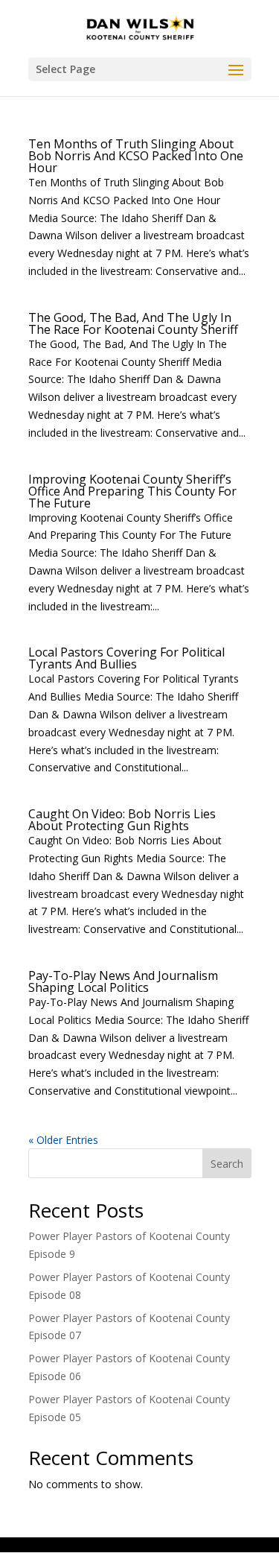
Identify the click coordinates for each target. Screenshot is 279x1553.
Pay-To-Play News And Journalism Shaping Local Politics (123, 981)
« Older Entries (63, 1140)
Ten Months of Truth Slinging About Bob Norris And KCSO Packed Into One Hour (135, 156)
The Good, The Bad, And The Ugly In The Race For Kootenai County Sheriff (133, 323)
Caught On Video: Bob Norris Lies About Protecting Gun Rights (122, 820)
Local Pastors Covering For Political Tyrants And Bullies (126, 658)
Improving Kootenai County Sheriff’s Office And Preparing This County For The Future (132, 491)
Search (227, 1164)
